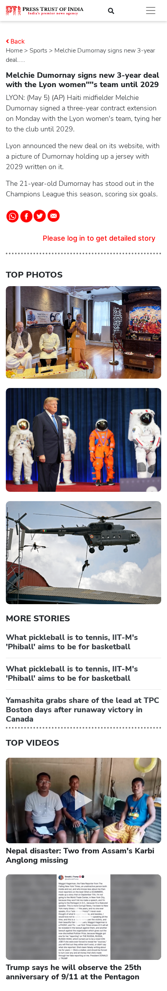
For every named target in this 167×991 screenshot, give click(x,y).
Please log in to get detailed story (99, 238)
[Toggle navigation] (150, 10)
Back (17, 41)
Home (14, 50)
